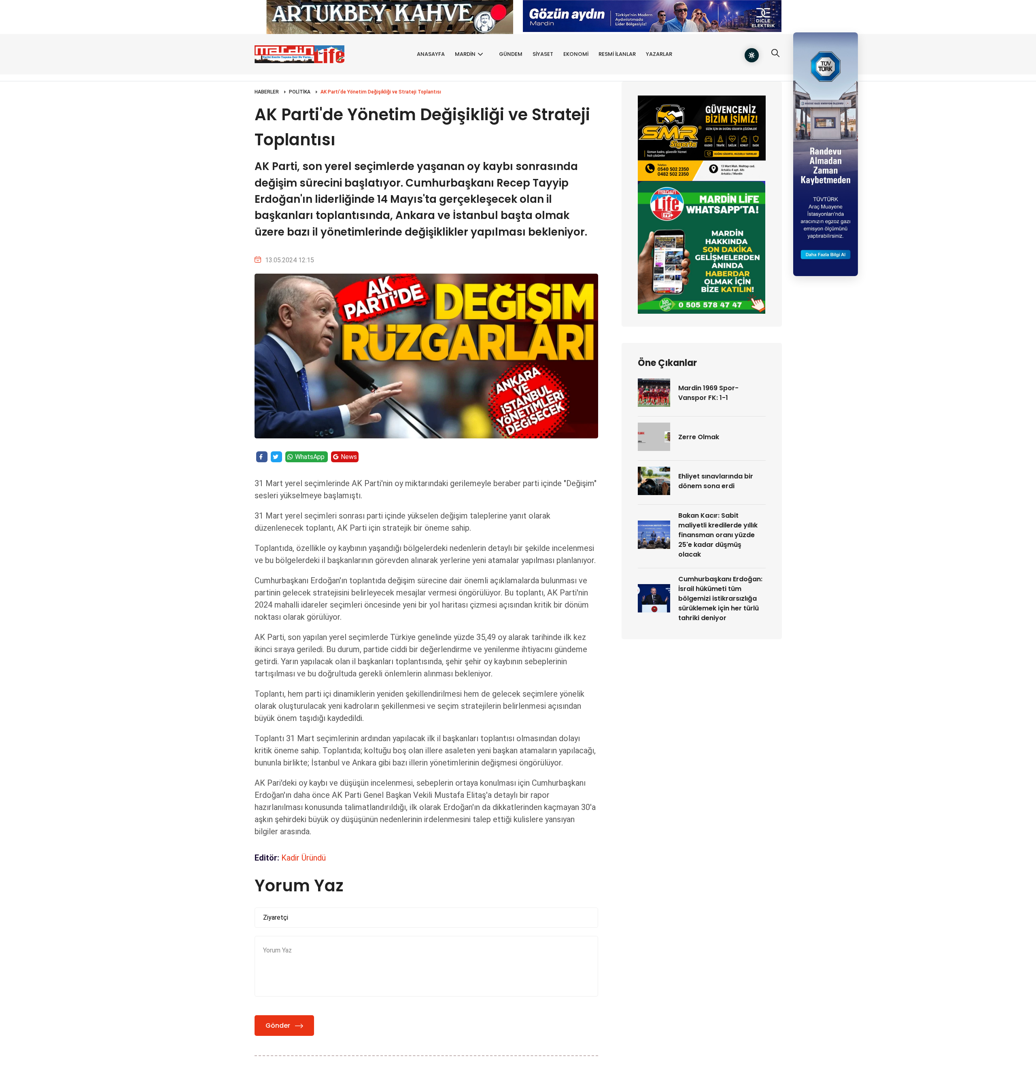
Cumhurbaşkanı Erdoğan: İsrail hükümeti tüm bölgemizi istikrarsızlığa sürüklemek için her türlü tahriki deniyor (720, 598)
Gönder (277, 1025)
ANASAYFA (431, 54)
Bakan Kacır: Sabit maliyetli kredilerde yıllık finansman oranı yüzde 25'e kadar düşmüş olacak (718, 535)
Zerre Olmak (698, 437)
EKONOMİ (575, 54)
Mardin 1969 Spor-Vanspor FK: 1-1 (708, 392)
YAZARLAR (659, 54)
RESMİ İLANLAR (617, 54)
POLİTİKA (299, 92)
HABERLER (267, 92)
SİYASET (543, 54)
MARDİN (465, 54)
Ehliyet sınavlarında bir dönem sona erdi (715, 481)
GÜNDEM (510, 54)
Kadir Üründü (303, 858)
